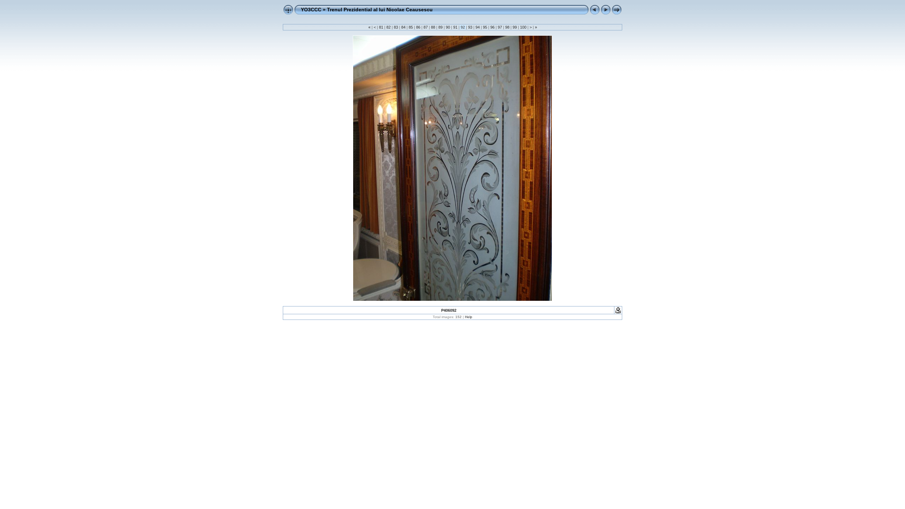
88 (433, 27)
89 (440, 27)
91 (455, 27)
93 (470, 27)
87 (425, 27)
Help (468, 317)
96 (492, 27)
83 (396, 27)
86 (418, 27)
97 (500, 27)
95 (485, 27)
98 (507, 27)
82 (388, 27)
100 (523, 27)
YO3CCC (311, 9)
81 (381, 27)
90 (448, 27)
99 (515, 27)
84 (403, 27)
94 (477, 27)
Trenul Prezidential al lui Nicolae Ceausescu (380, 9)
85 (411, 27)
